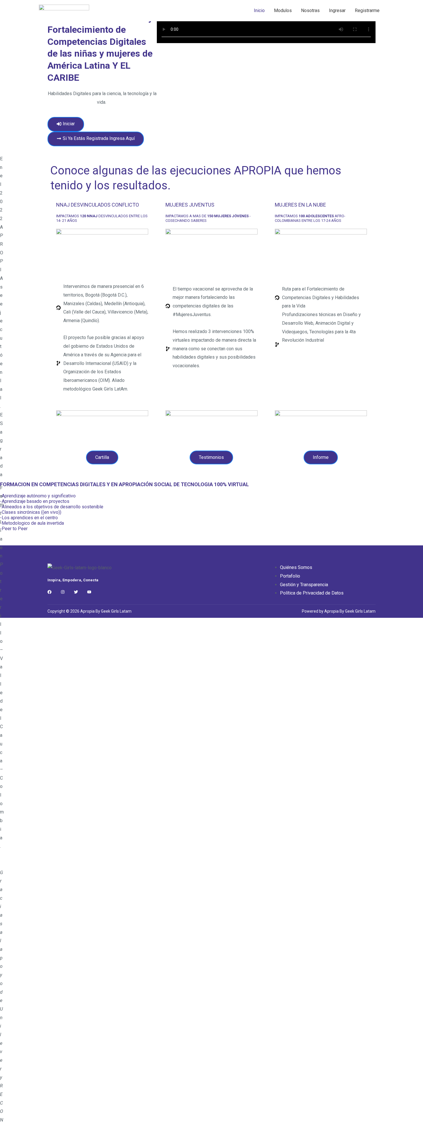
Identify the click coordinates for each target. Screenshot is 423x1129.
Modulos (283, 10)
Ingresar (337, 10)
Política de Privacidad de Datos (312, 593)
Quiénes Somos (296, 567)
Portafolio (290, 576)
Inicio (259, 10)
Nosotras (310, 10)
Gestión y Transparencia (304, 584)
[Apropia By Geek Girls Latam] (64, 10)
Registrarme (367, 10)
